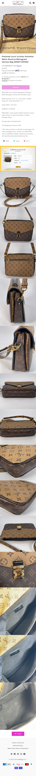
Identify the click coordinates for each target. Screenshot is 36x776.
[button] (16, 78)
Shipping (4, 80)
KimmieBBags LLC (20, 759)
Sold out (16, 87)
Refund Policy (18, 745)
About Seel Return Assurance (18, 748)
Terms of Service (18, 743)
